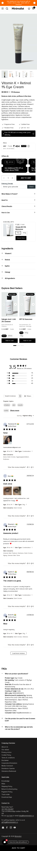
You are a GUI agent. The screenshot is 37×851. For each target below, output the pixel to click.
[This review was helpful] (27, 516)
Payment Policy (7, 792)
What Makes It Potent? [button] (10, 194)
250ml (10, 336)
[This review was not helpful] (31, 516)
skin (14, 405)
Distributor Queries (8, 768)
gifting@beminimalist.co (10, 822)
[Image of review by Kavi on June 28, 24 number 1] (7, 491)
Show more (14, 410)
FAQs (3, 784)
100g (24, 233)
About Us (5, 747)
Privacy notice (6, 752)
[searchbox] (10, 396)
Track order (6, 794)
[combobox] (25, 415)
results (20, 405)
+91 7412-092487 (8, 809)
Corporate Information (9, 763)
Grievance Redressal (9, 771)
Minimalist (18, 836)
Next (34, 3)
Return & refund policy (9, 789)
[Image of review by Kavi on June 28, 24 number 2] (17, 491)
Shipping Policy (7, 786)
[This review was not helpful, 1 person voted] (31, 467)
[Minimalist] (18, 8)
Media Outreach (7, 766)
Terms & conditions (8, 758)
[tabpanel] (10, 318)
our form (10, 816)
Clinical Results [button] (7, 206)
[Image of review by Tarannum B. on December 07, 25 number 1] (7, 440)
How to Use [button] (6, 213)
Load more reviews (18, 653)
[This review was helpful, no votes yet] (27, 563)
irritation (7, 405)
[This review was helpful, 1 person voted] (27, 467)
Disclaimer (5, 760)
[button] (7, 8)
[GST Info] (29, 146)
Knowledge (5, 781)
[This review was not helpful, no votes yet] (31, 563)
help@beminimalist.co (26, 816)
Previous (3, 3)
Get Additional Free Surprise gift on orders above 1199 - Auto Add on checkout (18, 3)
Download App (7, 797)
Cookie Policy (6, 755)
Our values (5, 750)
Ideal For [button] (5, 200)
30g (21, 336)
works (6, 411)
